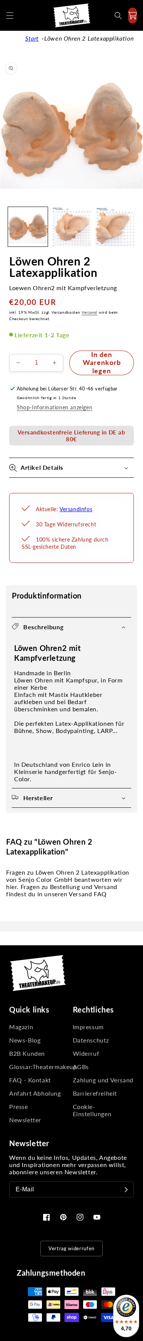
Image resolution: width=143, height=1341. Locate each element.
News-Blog (24, 1040)
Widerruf (86, 1053)
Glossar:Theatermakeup (40, 1066)
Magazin (21, 1026)
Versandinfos (75, 509)
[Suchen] (118, 15)
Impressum (88, 1026)
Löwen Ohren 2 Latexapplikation (88, 38)
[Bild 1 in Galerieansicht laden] (28, 226)
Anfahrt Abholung (35, 1093)
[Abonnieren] (126, 1189)
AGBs (81, 1066)
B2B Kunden (27, 1053)
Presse (18, 1106)
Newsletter (25, 1119)
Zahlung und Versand (103, 1080)
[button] (10, 15)
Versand (89, 312)
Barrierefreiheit (95, 1093)
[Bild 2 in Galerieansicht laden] (71, 226)
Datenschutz (91, 1040)
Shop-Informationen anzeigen (54, 407)
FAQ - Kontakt (30, 1080)
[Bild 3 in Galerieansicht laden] (115, 226)
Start (32, 38)
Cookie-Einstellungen (92, 1110)
